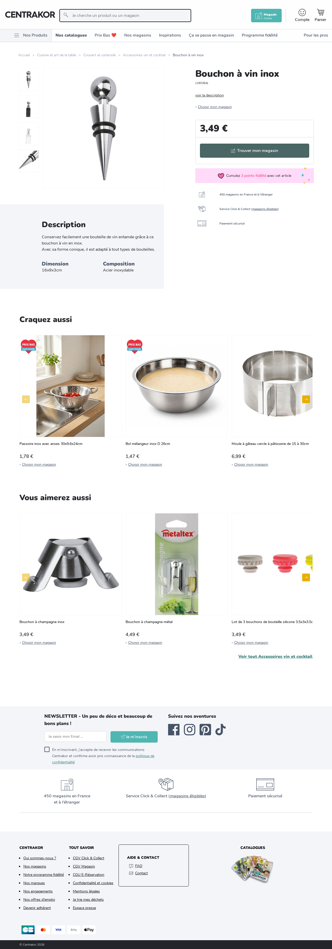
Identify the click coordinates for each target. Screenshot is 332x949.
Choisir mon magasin (215, 106)
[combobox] (125, 15)
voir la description (209, 95)
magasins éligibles (265, 209)
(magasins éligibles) (187, 796)
